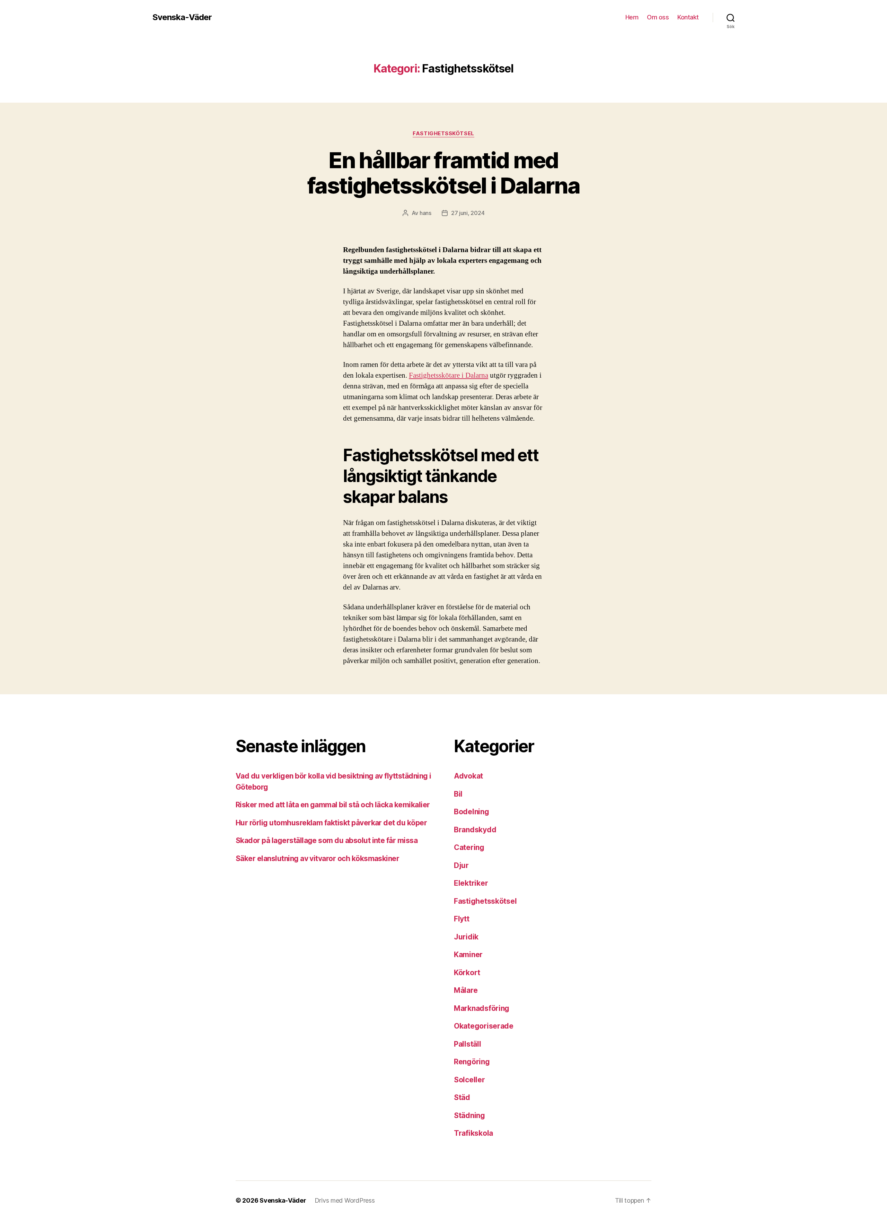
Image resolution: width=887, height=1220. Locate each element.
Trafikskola (473, 1133)
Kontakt (688, 17)
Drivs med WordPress (345, 1200)
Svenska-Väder (182, 17)
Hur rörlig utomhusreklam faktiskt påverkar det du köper (331, 822)
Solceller (469, 1079)
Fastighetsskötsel (443, 133)
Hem (632, 17)
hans (425, 212)
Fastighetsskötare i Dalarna (448, 375)
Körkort (467, 972)
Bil (458, 794)
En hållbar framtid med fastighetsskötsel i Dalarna (443, 173)
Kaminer (468, 954)
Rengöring (472, 1061)
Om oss (658, 17)
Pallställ (467, 1044)
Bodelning (471, 811)
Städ (462, 1097)
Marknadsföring (481, 1008)
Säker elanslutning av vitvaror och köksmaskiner (317, 858)
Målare (465, 990)
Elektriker (471, 883)
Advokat (468, 776)
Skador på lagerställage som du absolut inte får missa (327, 840)
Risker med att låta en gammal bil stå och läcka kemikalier (333, 804)
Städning (469, 1115)
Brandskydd (475, 829)
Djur (461, 865)
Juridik (466, 937)
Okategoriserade (483, 1026)
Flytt (461, 918)
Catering (469, 847)
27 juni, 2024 (468, 212)
